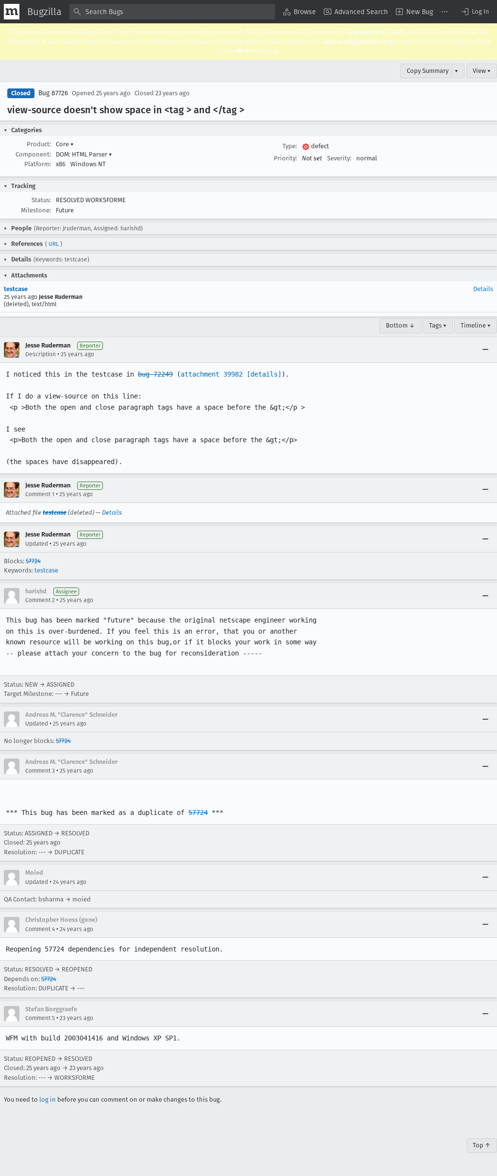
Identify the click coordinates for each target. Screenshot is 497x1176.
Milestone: (36, 210)
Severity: (339, 158)
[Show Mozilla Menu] (11, 11)
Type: (289, 146)
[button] (474, 11)
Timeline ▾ (476, 325)
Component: (33, 154)
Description (40, 354)
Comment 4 (40, 929)
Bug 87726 (53, 93)
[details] (264, 374)
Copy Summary (427, 70)
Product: (39, 144)
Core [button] (65, 144)
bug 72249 (155, 374)
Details (483, 289)
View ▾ (482, 70)
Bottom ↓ (400, 325)
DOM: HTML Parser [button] (84, 154)
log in (47, 1099)
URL (54, 244)
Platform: (37, 164)
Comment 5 (40, 1018)
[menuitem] (299, 11)
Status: (41, 200)
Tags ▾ (438, 325)
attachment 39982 (212, 374)
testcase (16, 289)
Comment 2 (40, 600)
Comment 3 (40, 770)
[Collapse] (485, 350)
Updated (36, 543)
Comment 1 (39, 494)
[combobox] (172, 11)
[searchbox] (172, 11)
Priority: (285, 158)
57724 (33, 561)
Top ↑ (482, 1145)
